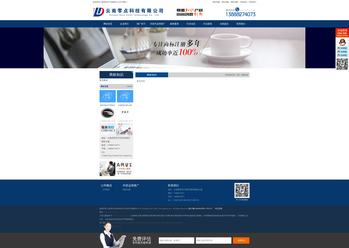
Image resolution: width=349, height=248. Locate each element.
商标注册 (126, 190)
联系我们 (252, 2)
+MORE (129, 86)
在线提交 (243, 2)
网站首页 (107, 24)
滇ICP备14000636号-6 (196, 209)
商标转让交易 (124, 216)
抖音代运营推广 (157, 24)
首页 (238, 75)
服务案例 (174, 24)
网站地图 (216, 2)
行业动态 (191, 24)
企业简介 (124, 24)
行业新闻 (207, 24)
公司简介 (106, 190)
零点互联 (218, 209)
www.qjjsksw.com (111, 212)
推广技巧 (141, 24)
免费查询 (241, 240)
